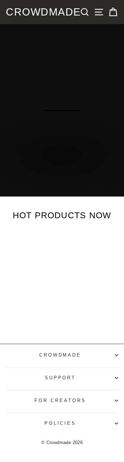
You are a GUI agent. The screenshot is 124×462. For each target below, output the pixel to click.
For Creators (60, 400)
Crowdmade (43, 12)
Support (60, 377)
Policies (60, 423)
